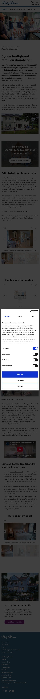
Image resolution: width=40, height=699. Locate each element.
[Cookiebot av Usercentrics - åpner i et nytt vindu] (30, 311)
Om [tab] (33, 316)
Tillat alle (20, 374)
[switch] (35, 354)
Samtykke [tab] (7, 316)
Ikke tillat (20, 386)
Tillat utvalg (20, 380)
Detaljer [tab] (20, 316)
